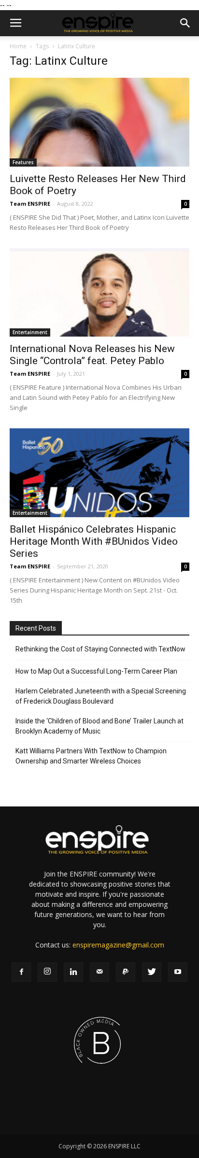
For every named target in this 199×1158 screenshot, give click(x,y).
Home (18, 46)
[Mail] (99, 972)
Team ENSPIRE (30, 203)
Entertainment (30, 332)
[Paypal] (125, 972)
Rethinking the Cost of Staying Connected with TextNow (100, 649)
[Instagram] (47, 972)
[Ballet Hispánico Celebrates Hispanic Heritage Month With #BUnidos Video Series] (99, 472)
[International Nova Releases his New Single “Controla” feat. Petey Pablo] (99, 292)
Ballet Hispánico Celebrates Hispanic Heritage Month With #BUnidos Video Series (94, 541)
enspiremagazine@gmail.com (118, 944)
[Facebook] (21, 972)
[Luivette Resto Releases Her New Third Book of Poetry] (99, 122)
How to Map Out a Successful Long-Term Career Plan (96, 671)
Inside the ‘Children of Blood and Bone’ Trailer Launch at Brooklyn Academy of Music (99, 726)
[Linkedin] (73, 972)
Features (23, 162)
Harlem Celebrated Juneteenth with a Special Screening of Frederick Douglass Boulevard (100, 696)
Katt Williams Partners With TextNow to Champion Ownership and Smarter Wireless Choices (91, 756)
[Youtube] (177, 972)
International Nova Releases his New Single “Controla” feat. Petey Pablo (92, 355)
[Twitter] (151, 972)
